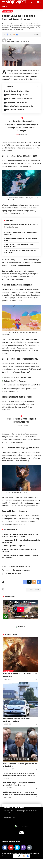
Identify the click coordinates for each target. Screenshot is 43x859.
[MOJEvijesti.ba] (16, 2)
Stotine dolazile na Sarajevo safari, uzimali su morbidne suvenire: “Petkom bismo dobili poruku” (19, 774)
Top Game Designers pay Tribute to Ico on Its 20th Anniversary (20, 233)
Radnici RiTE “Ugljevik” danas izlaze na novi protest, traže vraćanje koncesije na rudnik (20, 535)
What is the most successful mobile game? (19, 99)
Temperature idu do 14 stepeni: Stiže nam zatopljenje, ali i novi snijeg (21, 541)
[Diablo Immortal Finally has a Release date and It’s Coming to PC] (20, 654)
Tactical (27, 566)
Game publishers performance (15, 110)
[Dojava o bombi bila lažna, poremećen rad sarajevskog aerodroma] (20, 699)
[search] (28, 2)
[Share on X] (10, 34)
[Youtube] (11, 847)
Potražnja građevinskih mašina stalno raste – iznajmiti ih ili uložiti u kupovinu (21, 226)
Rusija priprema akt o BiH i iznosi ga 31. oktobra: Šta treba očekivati (20, 765)
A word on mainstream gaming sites (17, 95)
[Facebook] (5, 847)
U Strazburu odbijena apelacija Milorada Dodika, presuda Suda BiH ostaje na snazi (19, 784)
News (23, 566)
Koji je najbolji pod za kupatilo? (14, 546)
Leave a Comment (34, 590)
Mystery (18, 566)
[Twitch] (23, 847)
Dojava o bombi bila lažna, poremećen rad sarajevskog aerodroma (16, 720)
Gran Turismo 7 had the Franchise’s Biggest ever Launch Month (20, 251)
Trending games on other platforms (17, 102)
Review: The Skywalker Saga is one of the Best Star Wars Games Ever (20, 556)
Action (13, 566)
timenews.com (25, 570)
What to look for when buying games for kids (19, 106)
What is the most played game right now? (18, 91)
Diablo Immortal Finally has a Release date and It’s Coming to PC (20, 675)
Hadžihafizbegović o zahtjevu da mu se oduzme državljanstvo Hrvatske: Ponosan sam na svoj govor (20, 793)
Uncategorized (7, 11)
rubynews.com (16, 570)
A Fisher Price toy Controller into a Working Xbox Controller (19, 550)
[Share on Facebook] (7, 34)
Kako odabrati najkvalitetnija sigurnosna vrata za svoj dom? (20, 239)
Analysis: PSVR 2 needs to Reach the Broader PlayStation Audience (19, 245)
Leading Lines (25, 377)
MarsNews (18, 574)
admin (9, 39)
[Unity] (29, 847)
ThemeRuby (10, 574)
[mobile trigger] (4, 2)
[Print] (16, 34)
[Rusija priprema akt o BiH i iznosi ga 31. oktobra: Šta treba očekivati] (20, 744)
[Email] (13, 34)
